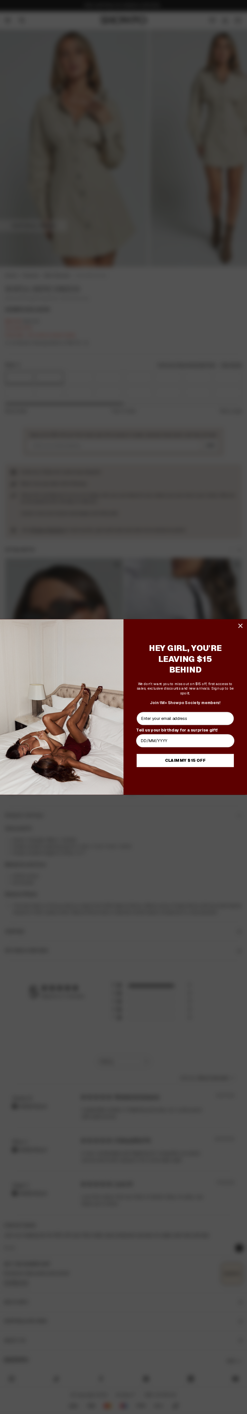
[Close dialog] (240, 625)
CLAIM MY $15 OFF (185, 760)
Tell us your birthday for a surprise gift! (177, 729)
